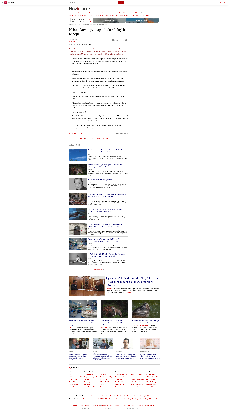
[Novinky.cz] (80, 9)
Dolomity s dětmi (135, 387)
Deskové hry (127, 399)
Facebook (75, 405)
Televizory (135, 399)
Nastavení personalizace (149, 405)
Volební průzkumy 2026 (75, 377)
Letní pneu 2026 (150, 374)
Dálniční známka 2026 (152, 377)
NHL (101, 387)
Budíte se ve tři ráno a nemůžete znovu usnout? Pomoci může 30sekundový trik (105, 210)
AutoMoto (80, 15)
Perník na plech (119, 387)
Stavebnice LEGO (99, 399)
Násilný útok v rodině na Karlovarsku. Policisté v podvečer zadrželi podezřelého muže (105, 150)
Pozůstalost (106, 138)
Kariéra (94, 405)
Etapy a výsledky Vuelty (91, 377)
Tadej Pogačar (88, 382)
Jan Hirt (86, 379)
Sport (113, 15)
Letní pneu (119, 399)
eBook (116, 40)
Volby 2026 (72, 374)
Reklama (87, 405)
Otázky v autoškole (151, 384)
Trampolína (105, 396)
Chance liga (103, 374)
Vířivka (149, 396)
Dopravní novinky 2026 (152, 379)
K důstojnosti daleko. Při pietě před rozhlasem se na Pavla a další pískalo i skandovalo (107, 195)
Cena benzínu (125, 393)
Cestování (91, 15)
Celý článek (129, 292)
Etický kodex (116, 405)
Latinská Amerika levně (136, 384)
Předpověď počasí (104, 393)
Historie (97, 15)
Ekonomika (131, 12)
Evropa (90, 169)
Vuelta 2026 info (88, 374)
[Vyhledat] (121, 2)
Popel (83, 138)
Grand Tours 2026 (89, 387)
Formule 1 (103, 384)
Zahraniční (96, 12)
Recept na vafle (119, 384)
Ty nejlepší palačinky (121, 374)
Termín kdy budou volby (76, 382)
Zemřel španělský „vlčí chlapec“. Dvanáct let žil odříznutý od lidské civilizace (105, 165)
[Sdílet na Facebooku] (125, 133)
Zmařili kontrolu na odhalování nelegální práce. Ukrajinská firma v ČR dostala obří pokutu (105, 225)
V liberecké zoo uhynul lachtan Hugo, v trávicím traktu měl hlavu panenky (146, 321)
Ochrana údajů (126, 405)
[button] (78, 155)
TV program (134, 15)
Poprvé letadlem (135, 377)
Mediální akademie (106, 405)
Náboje (93, 138)
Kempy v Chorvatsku (136, 374)
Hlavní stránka (73, 12)
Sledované (149, 15)
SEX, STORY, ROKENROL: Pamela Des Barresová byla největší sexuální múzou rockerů (106, 255)
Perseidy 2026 (115, 393)
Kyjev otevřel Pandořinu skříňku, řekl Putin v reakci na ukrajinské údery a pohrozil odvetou (132, 281)
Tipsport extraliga (104, 379)
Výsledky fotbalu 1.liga (106, 377)
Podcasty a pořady (105, 15)
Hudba (89, 258)
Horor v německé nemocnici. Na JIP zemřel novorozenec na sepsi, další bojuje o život (104, 240)
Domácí (86, 12)
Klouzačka (119, 396)
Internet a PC (73, 15)
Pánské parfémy (154, 399)
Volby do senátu (73, 384)
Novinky (71, 39)
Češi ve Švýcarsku (135, 382)
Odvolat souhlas (136, 405)
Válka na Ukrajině (106, 12)
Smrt (87, 138)
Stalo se (80, 12)
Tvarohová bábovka (120, 382)
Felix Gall (87, 384)
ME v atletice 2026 (105, 382)
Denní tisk (141, 15)
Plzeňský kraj (91, 228)
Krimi (120, 12)
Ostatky (99, 138)
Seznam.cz (223, 2)
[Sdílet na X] (127, 133)
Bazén (87, 396)
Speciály (122, 15)
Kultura (125, 12)
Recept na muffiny (120, 377)
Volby (90, 12)
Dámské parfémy (110, 399)
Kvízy (117, 15)
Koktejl (143, 12)
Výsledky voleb (73, 379)
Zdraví (89, 214)
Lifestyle (137, 12)
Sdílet (122, 40)
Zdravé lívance (119, 379)
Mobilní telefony (87, 399)
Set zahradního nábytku (130, 396)
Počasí (128, 15)
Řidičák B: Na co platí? (152, 382)
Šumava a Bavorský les (137, 379)
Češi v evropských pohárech (138, 393)
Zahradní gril (142, 396)
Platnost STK (149, 387)
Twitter (82, 405)
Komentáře (115, 12)
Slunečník (112, 396)
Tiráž (98, 405)
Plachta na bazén (95, 396)
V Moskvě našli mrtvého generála (100, 179)
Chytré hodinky (143, 399)
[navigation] (2, 2)
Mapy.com (95, 393)
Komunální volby (73, 387)
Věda (85, 15)
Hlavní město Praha (93, 199)
